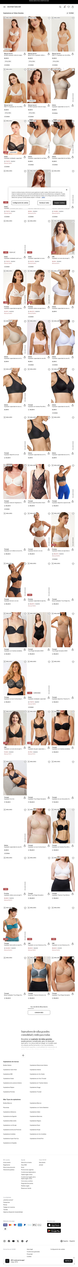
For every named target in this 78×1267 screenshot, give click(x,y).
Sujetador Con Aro (9, 799)
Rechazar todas (44, 203)
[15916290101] (73, 465)
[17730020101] (25, 171)
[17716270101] (25, 614)
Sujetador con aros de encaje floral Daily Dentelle (61, 258)
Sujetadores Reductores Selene (39, 1065)
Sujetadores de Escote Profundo (12, 1129)
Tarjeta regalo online (26, 1174)
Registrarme (6, 1165)
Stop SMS (24, 1165)
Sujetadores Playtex (8, 1087)
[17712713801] (73, 958)
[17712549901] (73, 858)
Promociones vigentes (27, 1169)
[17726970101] (25, 417)
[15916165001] (49, 514)
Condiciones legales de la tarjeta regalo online (28, 1177)
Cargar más (39, 1012)
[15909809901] (73, 908)
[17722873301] (73, 69)
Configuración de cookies (57, 1249)
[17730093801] (49, 662)
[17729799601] (49, 271)
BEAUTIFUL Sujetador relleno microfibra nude (37, 55)
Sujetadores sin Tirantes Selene (39, 1083)
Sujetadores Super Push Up (11, 1138)
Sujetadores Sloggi (35, 1087)
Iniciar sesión (7, 1162)
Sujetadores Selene (35, 1069)
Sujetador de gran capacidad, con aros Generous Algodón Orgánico (37, 749)
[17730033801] (25, 221)
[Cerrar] (66, 189)
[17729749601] (49, 564)
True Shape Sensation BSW (35, 651)
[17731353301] (25, 321)
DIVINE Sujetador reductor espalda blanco (13, 55)
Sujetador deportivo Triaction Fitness (61, 699)
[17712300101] (73, 662)
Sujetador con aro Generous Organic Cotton (61, 945)
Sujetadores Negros (35, 1121)
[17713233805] (25, 958)
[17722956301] (49, 321)
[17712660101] (49, 762)
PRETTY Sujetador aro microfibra (61, 55)
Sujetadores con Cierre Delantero (39, 1107)
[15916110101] (25, 564)
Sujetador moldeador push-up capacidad (13, 258)
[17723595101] (73, 121)
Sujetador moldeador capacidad (13, 158)
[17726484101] (25, 762)
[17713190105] (73, 564)
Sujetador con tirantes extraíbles (13, 651)
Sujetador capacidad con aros (36, 258)
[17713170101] (25, 514)
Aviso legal (30, 1249)
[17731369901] (73, 417)
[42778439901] (25, 69)
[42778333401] (49, 69)
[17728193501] (25, 810)
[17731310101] (25, 369)
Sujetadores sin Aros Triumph (38, 1078)
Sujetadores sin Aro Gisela (37, 1074)
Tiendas (5, 1209)
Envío (22, 1167)
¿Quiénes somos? (8, 1200)
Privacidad (29, 1254)
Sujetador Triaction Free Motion (61, 895)
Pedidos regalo (25, 1186)
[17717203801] (73, 614)
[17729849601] (25, 271)
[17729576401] (73, 171)
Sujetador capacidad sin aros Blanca (37, 358)
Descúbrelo (42, 1162)
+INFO (43, 197)
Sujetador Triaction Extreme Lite (37, 995)
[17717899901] (73, 221)
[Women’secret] (14, 7)
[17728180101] (73, 369)
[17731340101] (49, 417)
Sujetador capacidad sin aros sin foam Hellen (61, 308)
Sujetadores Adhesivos (9, 1112)
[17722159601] (25, 465)
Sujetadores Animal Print (36, 1138)
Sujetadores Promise (9, 1092)
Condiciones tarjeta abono (28, 1172)
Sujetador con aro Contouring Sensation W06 (37, 847)
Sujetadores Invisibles (9, 1134)
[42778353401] (73, 18)
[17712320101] (25, 662)
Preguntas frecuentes (27, 1183)
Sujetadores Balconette (9, 1121)
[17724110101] (49, 712)
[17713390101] (49, 465)
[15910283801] (49, 908)
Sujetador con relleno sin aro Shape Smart (13, 550)
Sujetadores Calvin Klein (10, 1069)
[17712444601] (49, 958)
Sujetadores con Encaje (9, 1125)
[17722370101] (49, 369)
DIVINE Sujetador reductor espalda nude (37, 106)
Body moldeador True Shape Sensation (61, 601)
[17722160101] (73, 810)
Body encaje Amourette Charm (36, 502)
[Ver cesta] (73, 7)
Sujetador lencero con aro (35, 550)
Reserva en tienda (26, 1188)
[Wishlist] (69, 7)
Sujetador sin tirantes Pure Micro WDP (37, 406)
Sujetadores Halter (35, 1112)
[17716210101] (73, 712)
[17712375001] (49, 810)
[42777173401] (49, 18)
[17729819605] (73, 514)
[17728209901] (73, 321)
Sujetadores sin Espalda (9, 1143)
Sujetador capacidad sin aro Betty (37, 158)
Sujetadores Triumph (35, 1092)
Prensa (5, 1204)
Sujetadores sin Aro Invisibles (38, 1134)
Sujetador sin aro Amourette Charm (61, 799)
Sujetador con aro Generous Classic (37, 945)
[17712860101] (49, 858)
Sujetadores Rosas (35, 1129)
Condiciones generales (33, 1251)
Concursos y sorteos (27, 1181)
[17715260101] (49, 171)
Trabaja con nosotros (9, 1207)
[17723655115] (49, 121)
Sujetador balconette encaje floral (13, 945)
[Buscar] (60, 7)
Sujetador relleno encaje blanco (37, 308)
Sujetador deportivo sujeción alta (61, 502)
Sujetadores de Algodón (10, 1116)
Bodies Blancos (7, 1103)
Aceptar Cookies (59, 203)
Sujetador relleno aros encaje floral (13, 895)
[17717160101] (49, 614)
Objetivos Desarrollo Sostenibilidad (13, 1212)
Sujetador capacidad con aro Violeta (61, 106)
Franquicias (6, 1202)
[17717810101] (25, 712)
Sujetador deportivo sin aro (11, 454)
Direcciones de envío (9, 1167)
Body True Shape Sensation (35, 895)
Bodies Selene (7, 1065)
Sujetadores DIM (7, 1074)
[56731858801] (25, 908)
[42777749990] (25, 18)
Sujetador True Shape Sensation (37, 799)
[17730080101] (25, 121)
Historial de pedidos (8, 1169)
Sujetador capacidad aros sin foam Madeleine (13, 358)
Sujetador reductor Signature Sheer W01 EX (13, 502)
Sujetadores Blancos (35, 1103)
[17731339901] (73, 271)
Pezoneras (6, 1107)
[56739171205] (25, 858)
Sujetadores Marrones (36, 1116)
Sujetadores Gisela (8, 1078)
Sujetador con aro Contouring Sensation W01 (13, 699)
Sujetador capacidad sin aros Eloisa (61, 358)
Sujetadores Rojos (35, 1125)
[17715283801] (49, 221)
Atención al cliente (26, 1162)
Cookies (29, 1256)
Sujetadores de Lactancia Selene (12, 1083)
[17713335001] (73, 762)
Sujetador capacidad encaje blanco (13, 308)
